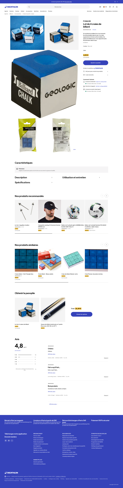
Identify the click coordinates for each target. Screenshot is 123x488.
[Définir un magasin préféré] (100, 7)
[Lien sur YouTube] (9, 440)
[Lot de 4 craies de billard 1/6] (61, 33)
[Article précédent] (102, 195)
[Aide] (110, 7)
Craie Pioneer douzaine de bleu (94, 274)
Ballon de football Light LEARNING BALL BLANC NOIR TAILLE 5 (73, 226)
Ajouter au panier (96, 62)
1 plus (74, 149)
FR (106, 6)
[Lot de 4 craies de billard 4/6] (27, 135)
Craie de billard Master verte (70, 274)
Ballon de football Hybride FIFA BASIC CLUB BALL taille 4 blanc (96, 226)
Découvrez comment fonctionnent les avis (25, 369)
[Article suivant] (106, 195)
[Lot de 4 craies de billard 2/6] (27, 33)
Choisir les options (81, 314)
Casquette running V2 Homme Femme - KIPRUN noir (49, 226)
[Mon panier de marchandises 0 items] (116, 7)
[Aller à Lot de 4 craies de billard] (27, 310)
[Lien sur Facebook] (6, 440)
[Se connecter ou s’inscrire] (113, 7)
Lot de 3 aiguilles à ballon (22, 225)
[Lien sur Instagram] (12, 440)
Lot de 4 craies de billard (22, 324)
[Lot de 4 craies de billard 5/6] (61, 135)
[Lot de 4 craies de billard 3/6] (44, 84)
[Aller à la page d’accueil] (11, 7)
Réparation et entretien (112, 11)
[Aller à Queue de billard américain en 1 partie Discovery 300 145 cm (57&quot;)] (53, 310)
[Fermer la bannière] (117, 2)
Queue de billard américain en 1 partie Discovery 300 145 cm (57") (52, 325)
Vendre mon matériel (98, 11)
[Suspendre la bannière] (115, 2)
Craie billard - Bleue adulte (45, 274)
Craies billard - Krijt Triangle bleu (24, 274)
